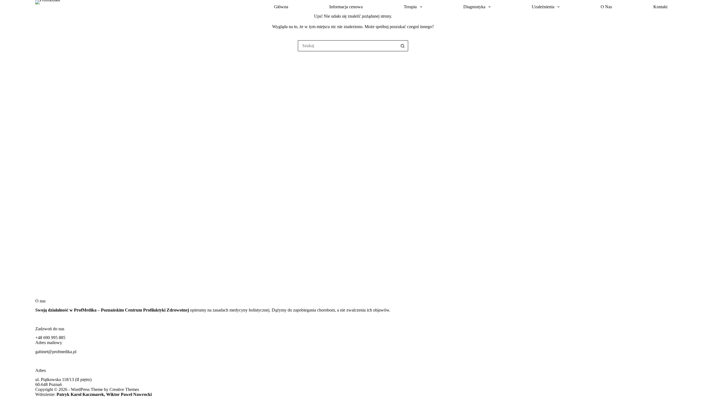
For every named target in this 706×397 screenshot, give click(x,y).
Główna (281, 6)
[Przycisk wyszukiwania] (402, 45)
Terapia (410, 6)
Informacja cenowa (346, 6)
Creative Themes (124, 389)
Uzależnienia (543, 6)
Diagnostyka (474, 6)
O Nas (606, 6)
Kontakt (660, 6)
